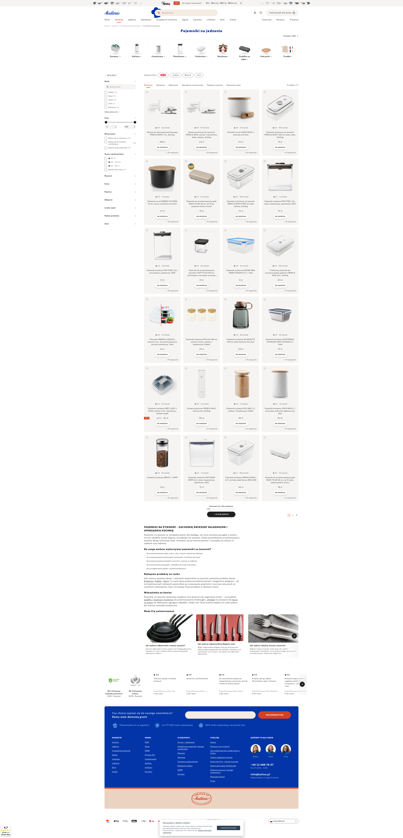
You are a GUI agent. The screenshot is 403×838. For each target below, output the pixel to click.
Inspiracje (266, 20)
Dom (114, 767)
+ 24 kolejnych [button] (221, 514)
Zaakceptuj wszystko (228, 828)
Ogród (114, 755)
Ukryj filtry (111, 75)
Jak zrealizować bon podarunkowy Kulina (225, 752)
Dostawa (181, 757)
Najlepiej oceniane (215, 85)
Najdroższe (173, 85)
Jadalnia (115, 746)
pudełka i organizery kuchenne (159, 600)
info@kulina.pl (260, 774)
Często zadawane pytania (221, 757)
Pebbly (158, 581)
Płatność (181, 753)
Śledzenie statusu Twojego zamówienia (221, 771)
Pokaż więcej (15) (111, 112)
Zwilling (148, 763)
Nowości (280, 20)
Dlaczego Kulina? (217, 777)
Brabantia (149, 581)
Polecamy (148, 85)
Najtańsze (160, 85)
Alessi (166, 581)
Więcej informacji (205, 830)
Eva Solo (148, 772)
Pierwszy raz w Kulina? (220, 746)
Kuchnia (115, 742)
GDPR (180, 770)
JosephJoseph (150, 759)
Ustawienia (167, 832)
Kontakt (181, 774)
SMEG (147, 751)
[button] (221, 86)
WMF (147, 742)
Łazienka (116, 759)
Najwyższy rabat (234, 85)
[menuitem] (107, 20)
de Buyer (148, 767)
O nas (212, 781)
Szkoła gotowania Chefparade (223, 766)
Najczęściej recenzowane (192, 85)
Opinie (213, 742)
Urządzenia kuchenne (121, 751)
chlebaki (211, 600)
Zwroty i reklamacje (186, 742)
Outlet (115, 772)
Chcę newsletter (274, 715)
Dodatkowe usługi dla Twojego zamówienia (191, 748)
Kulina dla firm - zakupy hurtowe (224, 762)
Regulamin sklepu (185, 766)
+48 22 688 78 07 (262, 765)
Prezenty (294, 20)
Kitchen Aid (150, 755)
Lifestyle (115, 763)
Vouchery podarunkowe (188, 762)
